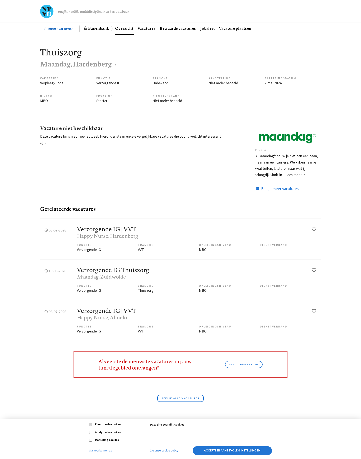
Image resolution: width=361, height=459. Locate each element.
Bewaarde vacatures (178, 28)
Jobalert (207, 28)
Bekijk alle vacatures (180, 398)
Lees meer (293, 175)
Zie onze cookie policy (164, 451)
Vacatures (146, 28)
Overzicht (124, 28)
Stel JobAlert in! (243, 364)
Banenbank (98, 28)
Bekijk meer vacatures (279, 189)
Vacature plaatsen (235, 28)
